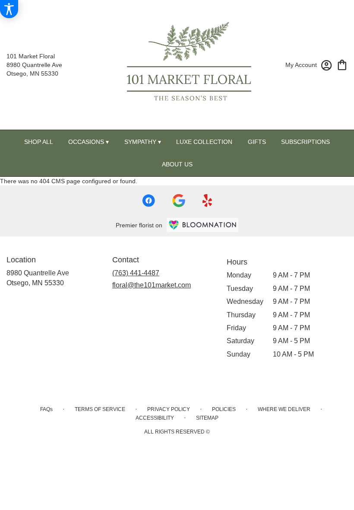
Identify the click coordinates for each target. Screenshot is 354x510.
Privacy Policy (168, 409)
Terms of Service (100, 409)
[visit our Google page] (179, 200)
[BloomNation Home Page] (202, 225)
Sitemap (207, 418)
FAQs (46, 409)
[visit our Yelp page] (207, 200)
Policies (224, 409)
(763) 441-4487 (135, 273)
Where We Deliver (284, 409)
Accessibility (155, 418)
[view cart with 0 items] (342, 64)
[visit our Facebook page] (148, 200)
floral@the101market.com (151, 285)
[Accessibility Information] (9, 9)
